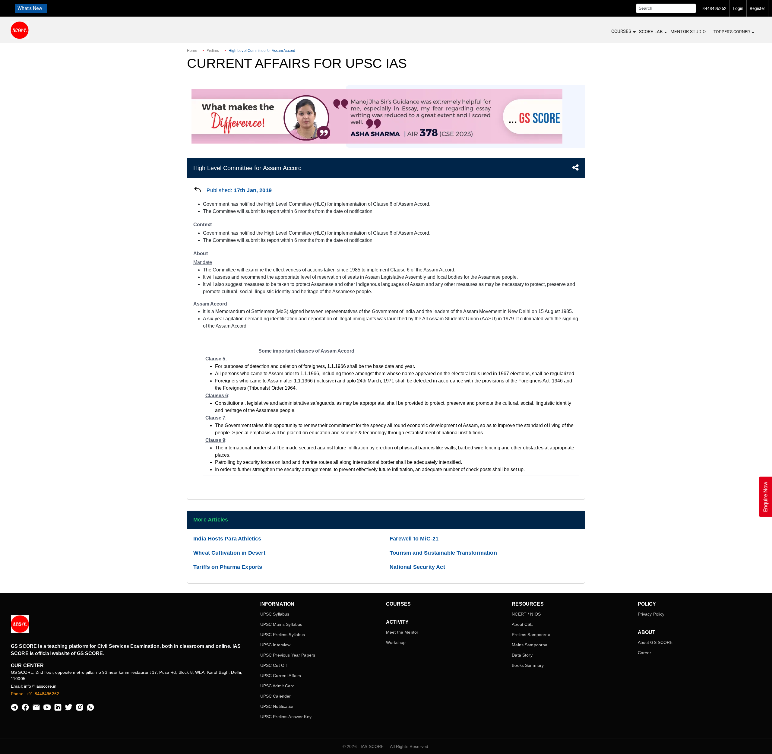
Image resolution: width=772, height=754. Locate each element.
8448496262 (714, 8)
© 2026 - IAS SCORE (363, 746)
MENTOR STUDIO (688, 31)
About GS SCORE (655, 642)
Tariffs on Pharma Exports (227, 567)
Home (192, 51)
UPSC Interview (275, 644)
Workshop (396, 642)
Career (644, 652)
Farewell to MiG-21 (414, 539)
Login (738, 8)
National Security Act (417, 567)
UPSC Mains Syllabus (281, 624)
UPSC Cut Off (273, 665)
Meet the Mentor (402, 632)
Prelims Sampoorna (531, 634)
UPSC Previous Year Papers (287, 655)
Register (757, 8)
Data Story (522, 655)
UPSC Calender (275, 696)
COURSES (621, 31)
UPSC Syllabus (275, 614)
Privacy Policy (651, 614)
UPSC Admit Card (277, 685)
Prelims (213, 51)
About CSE (522, 624)
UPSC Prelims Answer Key (286, 716)
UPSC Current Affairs (280, 675)
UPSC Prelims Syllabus (282, 634)
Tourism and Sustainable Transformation (443, 553)
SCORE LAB (651, 31)
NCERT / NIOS (526, 614)
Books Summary (528, 665)
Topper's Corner (731, 31)
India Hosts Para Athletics (227, 539)
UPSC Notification (277, 706)
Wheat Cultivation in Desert (229, 553)
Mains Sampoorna (529, 644)
